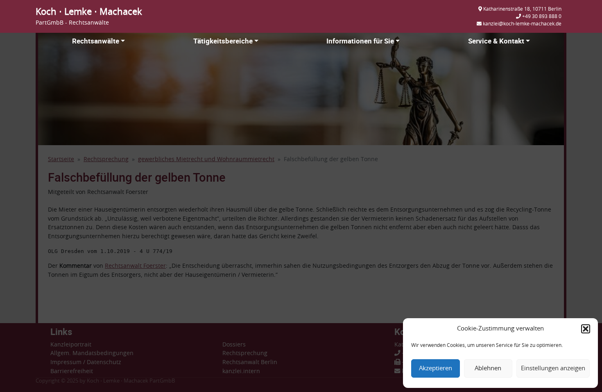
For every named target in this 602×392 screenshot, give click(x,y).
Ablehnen (488, 368)
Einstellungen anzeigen (553, 368)
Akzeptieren (435, 368)
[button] (586, 329)
